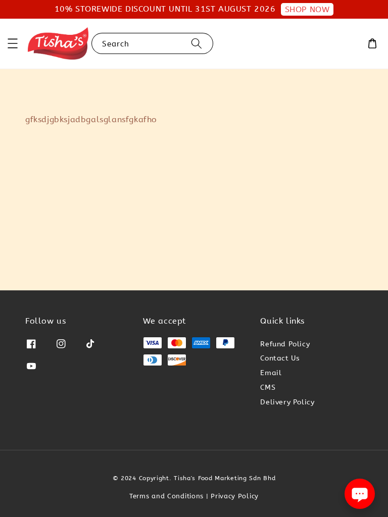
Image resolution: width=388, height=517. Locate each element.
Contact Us (280, 358)
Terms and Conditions (166, 496)
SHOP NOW (307, 9)
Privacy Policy (235, 496)
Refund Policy (285, 344)
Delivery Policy (287, 402)
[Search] (196, 43)
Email (270, 373)
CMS (267, 387)
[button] (13, 43)
